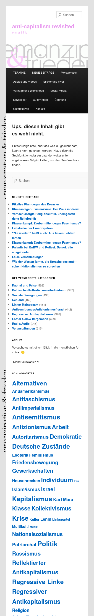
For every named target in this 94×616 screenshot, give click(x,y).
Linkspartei (61, 519)
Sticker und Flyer (53, 81)
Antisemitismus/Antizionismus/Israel (38, 309)
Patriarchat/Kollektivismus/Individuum (39, 290)
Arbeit (60, 427)
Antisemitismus (36, 416)
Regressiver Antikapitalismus (32, 314)
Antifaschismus (33, 399)
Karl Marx (63, 499)
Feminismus (41, 455)
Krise (20, 518)
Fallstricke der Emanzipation (32, 228)
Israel (48, 489)
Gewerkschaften (32, 470)
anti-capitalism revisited (43, 26)
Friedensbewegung (35, 462)
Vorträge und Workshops (28, 90)
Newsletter (19, 99)
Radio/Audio (21, 323)
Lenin (45, 519)
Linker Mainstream (25, 304)
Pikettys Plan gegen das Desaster (35, 204)
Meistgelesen (69, 72)
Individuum (57, 479)
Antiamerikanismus (31, 391)
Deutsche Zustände (41, 446)
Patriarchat (24, 544)
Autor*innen (40, 99)
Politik (47, 543)
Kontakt (40, 109)
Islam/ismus (26, 489)
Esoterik (20, 455)
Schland (18, 300)
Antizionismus (31, 427)
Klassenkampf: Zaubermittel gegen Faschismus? (46, 223)
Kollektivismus (51, 508)
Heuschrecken (26, 480)
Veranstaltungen (23, 328)
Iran (76, 481)
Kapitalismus (32, 498)
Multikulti (20, 526)
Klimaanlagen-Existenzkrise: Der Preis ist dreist (45, 209)
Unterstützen (21, 109)
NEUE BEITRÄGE (43, 72)
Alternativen (29, 383)
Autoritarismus (30, 436)
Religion (20, 610)
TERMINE (19, 72)
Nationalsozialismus (37, 534)
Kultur (34, 519)
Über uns (60, 99)
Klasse (21, 508)
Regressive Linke (38, 581)
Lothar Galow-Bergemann (30, 319)
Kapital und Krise (24, 285)
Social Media (58, 90)
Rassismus (26, 553)
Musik (34, 527)
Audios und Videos (25, 81)
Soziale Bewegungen (27, 295)
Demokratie (66, 436)
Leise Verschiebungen (27, 257)
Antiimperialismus (33, 407)
